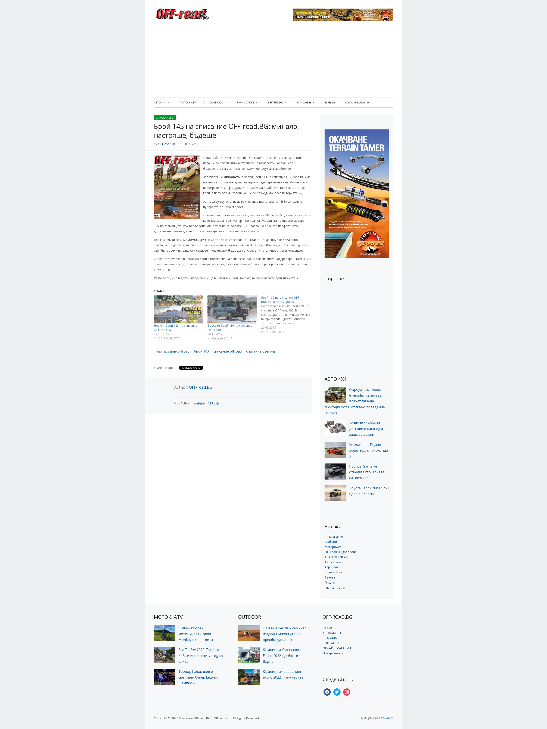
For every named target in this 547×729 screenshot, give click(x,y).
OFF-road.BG (167, 144)
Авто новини (334, 562)
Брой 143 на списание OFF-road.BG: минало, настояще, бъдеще (226, 131)
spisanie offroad (176, 351)
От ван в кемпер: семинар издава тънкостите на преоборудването (285, 634)
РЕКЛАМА (330, 638)
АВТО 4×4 (160, 103)
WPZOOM (386, 718)
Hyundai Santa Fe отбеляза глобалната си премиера (366, 472)
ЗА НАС (328, 628)
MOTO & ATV (186, 103)
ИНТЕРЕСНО (273, 103)
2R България (334, 537)
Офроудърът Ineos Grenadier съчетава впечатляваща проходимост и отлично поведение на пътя (355, 401)
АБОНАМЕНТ (332, 633)
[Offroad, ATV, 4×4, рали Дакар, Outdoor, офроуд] (192, 13)
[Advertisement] (273, 61)
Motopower (333, 547)
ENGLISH (330, 102)
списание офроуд (260, 351)
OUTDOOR (214, 103)
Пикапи (330, 582)
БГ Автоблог (334, 572)
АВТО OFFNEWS (336, 557)
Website (199, 403)
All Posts (214, 403)
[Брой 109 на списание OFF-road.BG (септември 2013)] (288, 314)
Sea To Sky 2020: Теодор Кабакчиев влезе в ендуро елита (200, 655)
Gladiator (331, 542)
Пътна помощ (335, 588)
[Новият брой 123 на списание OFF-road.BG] (178, 309)
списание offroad (227, 351)
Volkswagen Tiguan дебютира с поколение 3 (368, 450)
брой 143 (201, 351)
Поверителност (334, 653)
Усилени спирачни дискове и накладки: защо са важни (366, 429)
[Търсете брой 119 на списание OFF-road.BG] (232, 309)
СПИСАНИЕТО (165, 118)
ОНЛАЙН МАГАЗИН (357, 102)
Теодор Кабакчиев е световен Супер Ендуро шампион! (198, 677)
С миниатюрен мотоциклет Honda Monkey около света (195, 634)
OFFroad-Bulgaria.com (340, 552)
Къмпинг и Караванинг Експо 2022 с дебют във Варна (283, 655)
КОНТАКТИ (331, 643)
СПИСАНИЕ (302, 103)
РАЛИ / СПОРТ (243, 103)
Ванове (330, 577)
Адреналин (332, 567)
